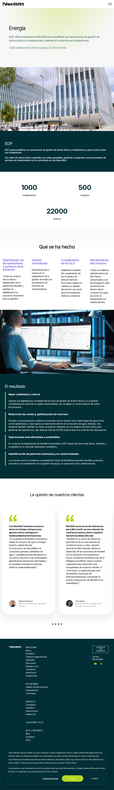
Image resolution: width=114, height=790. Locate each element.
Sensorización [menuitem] (32, 711)
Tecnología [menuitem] (31, 693)
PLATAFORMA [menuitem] (32, 684)
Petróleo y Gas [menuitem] (32, 666)
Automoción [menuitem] (31, 672)
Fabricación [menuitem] (31, 663)
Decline (95, 778)
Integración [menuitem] (31, 714)
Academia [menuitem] (30, 737)
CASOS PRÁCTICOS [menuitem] (34, 722)
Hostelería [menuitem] (30, 653)
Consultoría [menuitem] (31, 705)
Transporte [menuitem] (30, 669)
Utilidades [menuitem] (30, 660)
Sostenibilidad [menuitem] (32, 690)
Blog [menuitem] (28, 733)
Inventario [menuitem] (30, 708)
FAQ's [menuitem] (28, 740)
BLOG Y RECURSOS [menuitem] (34, 730)
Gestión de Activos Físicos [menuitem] (37, 687)
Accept (72, 778)
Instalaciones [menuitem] (31, 676)
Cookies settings (50, 778)
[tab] (52, 624)
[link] (13, 3)
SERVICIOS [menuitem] (30, 701)
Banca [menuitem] (28, 650)
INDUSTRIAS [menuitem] (31, 647)
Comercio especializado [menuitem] (36, 657)
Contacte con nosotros (100, 649)
